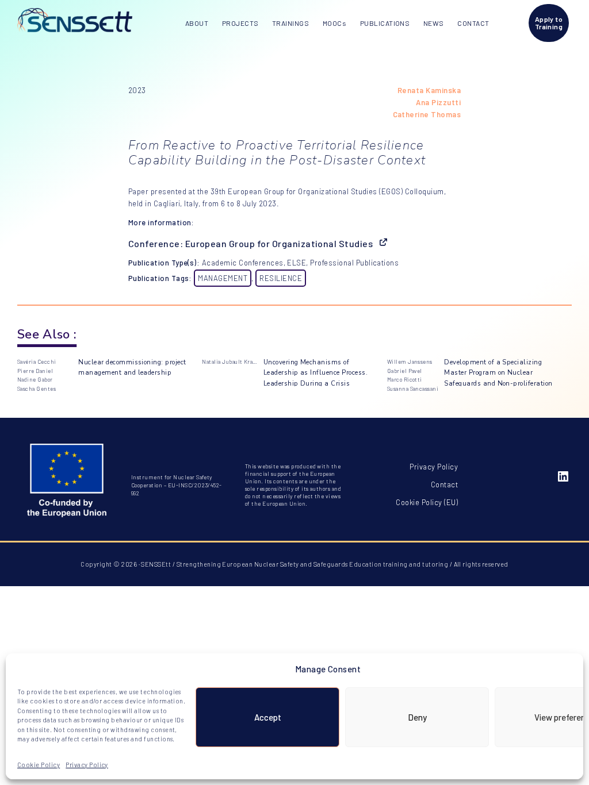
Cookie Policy (38, 764)
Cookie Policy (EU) (427, 502)
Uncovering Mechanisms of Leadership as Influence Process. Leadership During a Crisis (315, 372)
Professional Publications (354, 262)
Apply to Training (549, 22)
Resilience (280, 278)
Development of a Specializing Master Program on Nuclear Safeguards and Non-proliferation (498, 372)
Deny (417, 717)
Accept (267, 717)
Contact (444, 484)
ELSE (296, 262)
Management (222, 278)
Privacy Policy (87, 764)
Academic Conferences (243, 262)
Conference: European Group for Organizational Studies (250, 243)
